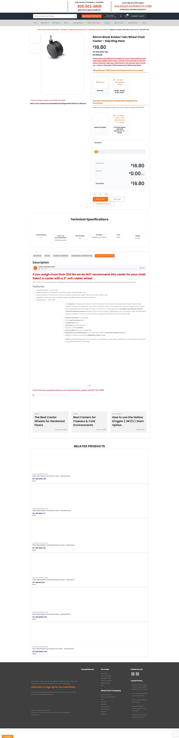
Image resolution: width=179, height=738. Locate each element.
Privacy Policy (105, 707)
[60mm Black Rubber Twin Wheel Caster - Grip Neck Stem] (89, 598)
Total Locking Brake (78, 22)
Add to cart (100, 199)
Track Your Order (106, 676)
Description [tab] (37, 256)
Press (102, 699)
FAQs (102, 685)
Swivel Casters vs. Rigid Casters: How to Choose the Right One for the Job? (140, 687)
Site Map (103, 711)
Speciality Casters (133, 22)
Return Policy (105, 709)
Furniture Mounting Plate (78, 29)
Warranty (103, 704)
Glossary (103, 702)
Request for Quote (103, 204)
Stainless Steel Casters (93, 22)
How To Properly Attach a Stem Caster (139, 701)
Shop (35, 22)
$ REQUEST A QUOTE (137, 16)
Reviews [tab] (47, 256)
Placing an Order (106, 678)
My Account (104, 673)
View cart (117, 199)
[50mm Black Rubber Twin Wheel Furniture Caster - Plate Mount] (89, 564)
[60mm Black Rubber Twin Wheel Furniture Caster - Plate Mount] (89, 529)
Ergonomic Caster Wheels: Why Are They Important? (138, 708)
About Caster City (106, 694)
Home (39, 29)
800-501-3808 (89, 6)
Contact (103, 714)
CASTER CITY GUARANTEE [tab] (60, 256)
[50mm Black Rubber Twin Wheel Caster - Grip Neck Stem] (89, 460)
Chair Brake (64, 29)
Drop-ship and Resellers (108, 697)
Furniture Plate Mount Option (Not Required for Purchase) (115, 102)
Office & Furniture (118, 22)
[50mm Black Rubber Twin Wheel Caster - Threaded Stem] (89, 495)
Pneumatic (107, 22)
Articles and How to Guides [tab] (105, 256)
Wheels (66, 22)
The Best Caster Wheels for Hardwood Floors (139, 716)
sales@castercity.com (46, 694)
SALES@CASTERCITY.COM (133, 6)
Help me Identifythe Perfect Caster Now (110, 16)
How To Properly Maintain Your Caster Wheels (139, 694)
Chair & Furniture (53, 29)
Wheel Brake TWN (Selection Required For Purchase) (118, 70)
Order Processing (106, 681)
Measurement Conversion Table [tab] (82, 256)
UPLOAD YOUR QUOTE (93, 16)
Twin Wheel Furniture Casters (98, 29)
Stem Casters (56, 22)
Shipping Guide (105, 683)
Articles (144, 22)
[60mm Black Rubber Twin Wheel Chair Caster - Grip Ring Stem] (89, 633)
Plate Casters (44, 22)
